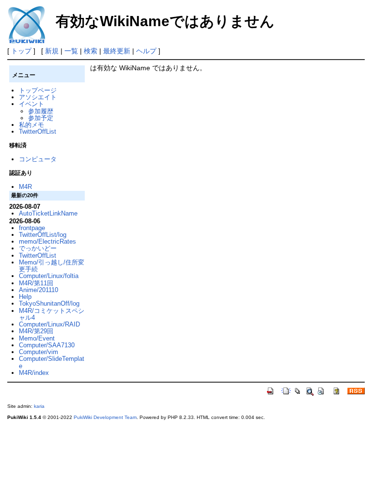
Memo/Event (37, 338)
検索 (90, 51)
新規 (52, 51)
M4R (25, 186)
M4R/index (34, 372)
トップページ (38, 90)
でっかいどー (38, 248)
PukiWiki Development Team (105, 417)
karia (39, 406)
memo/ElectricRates (47, 241)
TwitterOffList (37, 131)
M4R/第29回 (36, 331)
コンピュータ (38, 159)
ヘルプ (146, 51)
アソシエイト (38, 97)
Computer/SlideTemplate (51, 362)
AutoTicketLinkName (48, 213)
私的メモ (31, 124)
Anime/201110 (38, 290)
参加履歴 (40, 111)
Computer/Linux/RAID (49, 324)
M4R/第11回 (36, 283)
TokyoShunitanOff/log (49, 303)
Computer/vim (38, 352)
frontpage (32, 228)
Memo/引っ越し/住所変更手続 (51, 266)
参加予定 (40, 118)
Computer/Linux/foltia (48, 275)
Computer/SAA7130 (47, 345)
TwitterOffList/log (42, 234)
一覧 (71, 51)
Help (25, 296)
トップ (21, 51)
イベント (31, 104)
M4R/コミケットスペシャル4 (51, 314)
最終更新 (116, 51)
